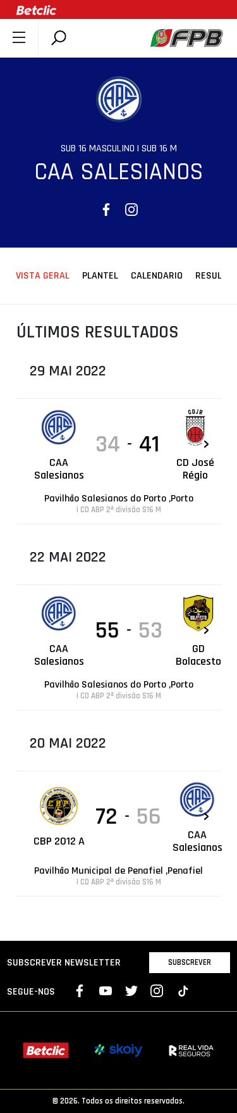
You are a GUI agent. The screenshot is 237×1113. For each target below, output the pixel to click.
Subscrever (189, 962)
